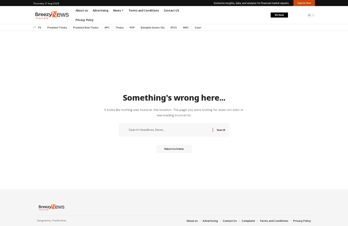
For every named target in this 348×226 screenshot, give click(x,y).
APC (107, 27)
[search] (302, 15)
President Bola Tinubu (85, 27)
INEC (186, 27)
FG (39, 27)
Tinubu (120, 27)
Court (198, 27)
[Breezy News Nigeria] (51, 207)
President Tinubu (57, 27)
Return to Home (174, 149)
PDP (132, 27)
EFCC (174, 27)
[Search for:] (169, 129)
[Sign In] (293, 15)
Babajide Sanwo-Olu (153, 27)
